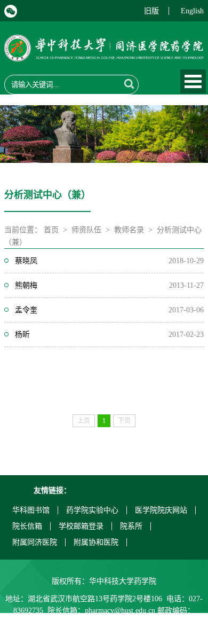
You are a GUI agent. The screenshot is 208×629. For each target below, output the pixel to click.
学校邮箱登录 (81, 526)
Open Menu (193, 81)
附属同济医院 (34, 542)
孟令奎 (26, 310)
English (192, 11)
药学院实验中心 (92, 510)
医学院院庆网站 (161, 510)
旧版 (151, 11)
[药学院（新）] (104, 55)
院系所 (131, 526)
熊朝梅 (26, 285)
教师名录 (129, 230)
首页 (51, 230)
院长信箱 (27, 526)
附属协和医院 (96, 542)
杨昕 (22, 335)
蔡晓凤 (26, 261)
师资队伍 (86, 230)
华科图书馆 (31, 510)
